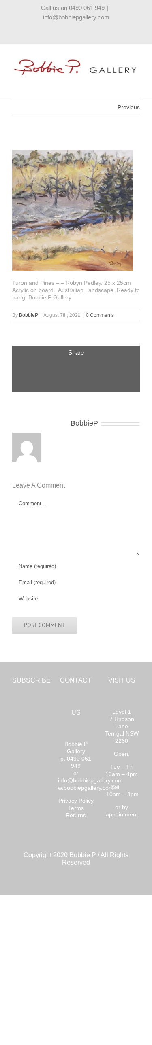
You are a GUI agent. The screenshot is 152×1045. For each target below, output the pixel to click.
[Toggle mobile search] (122, 83)
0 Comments (100, 315)
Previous (129, 107)
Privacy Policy (76, 800)
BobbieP (28, 315)
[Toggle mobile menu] (136, 83)
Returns (76, 815)
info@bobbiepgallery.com (76, 17)
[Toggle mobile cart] (107, 83)
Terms (76, 808)
